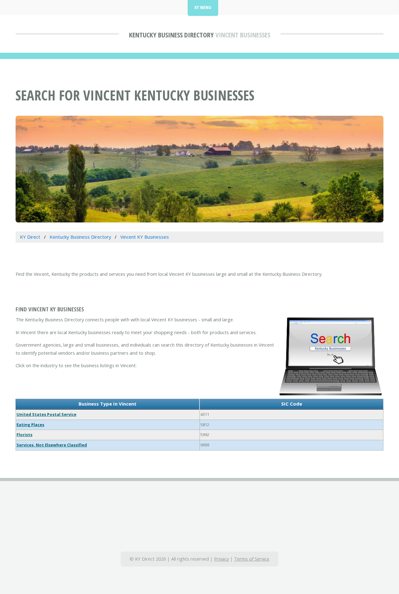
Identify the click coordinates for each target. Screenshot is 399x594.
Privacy (221, 559)
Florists (24, 434)
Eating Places (30, 424)
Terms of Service (251, 559)
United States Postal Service (46, 414)
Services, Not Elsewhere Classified (52, 445)
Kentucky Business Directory (171, 34)
